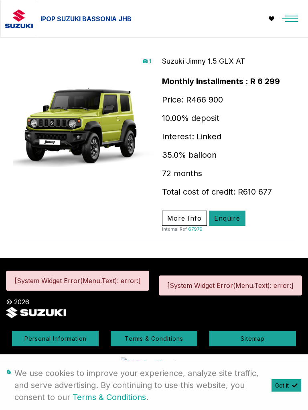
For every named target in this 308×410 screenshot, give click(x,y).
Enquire (227, 218)
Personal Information (55, 338)
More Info (184, 218)
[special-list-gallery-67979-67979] (83, 127)
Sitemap (253, 338)
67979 (195, 229)
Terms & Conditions (154, 338)
